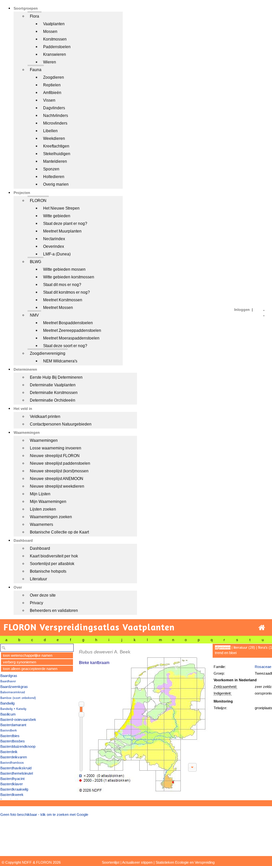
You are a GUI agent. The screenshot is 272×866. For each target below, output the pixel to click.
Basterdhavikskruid (16, 768)
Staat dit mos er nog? (62, 284)
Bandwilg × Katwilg (13, 709)
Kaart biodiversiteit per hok (54, 556)
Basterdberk (8, 730)
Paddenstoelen (57, 47)
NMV (34, 315)
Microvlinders (55, 123)
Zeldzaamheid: (225, 687)
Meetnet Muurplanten (62, 231)
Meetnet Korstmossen (62, 300)
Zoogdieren (53, 77)
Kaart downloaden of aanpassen (192, 767)
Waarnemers (41, 524)
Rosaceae (263, 667)
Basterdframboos (12, 762)
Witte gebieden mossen (64, 269)
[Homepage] (261, 628)
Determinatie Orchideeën (52, 400)
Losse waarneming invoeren (55, 448)
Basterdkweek (12, 795)
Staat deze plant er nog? (65, 223)
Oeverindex (53, 246)
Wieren (49, 62)
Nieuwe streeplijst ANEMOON (56, 478)
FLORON (38, 200)
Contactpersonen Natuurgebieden (61, 424)
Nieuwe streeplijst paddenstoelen (60, 463)
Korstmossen (55, 39)
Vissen (49, 100)
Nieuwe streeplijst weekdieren (57, 486)
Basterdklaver (11, 784)
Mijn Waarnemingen (48, 501)
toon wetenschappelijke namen (27, 655)
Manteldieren (55, 161)
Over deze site (43, 595)
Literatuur (38, 579)
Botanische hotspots (48, 571)
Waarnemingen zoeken (51, 517)
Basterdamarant (13, 725)
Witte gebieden (56, 216)
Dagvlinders (54, 108)
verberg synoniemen (19, 662)
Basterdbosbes (12, 741)
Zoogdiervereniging (47, 353)
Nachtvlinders (55, 115)
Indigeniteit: (223, 693)
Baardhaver (8, 681)
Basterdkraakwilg (14, 789)
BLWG (35, 261)
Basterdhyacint (12, 779)
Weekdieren (54, 138)
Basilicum (8, 714)
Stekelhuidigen (56, 153)
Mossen (50, 31)
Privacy (36, 603)
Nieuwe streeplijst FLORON (55, 455)
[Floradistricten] (141, 718)
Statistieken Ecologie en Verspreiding (185, 862)
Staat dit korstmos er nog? (66, 292)
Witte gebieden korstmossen (68, 277)
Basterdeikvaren (13, 757)
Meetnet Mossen (58, 307)
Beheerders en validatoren (54, 610)
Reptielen (52, 85)
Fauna (35, 69)
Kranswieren (54, 54)
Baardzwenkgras (14, 687)
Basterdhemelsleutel (16, 773)
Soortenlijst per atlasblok (52, 563)
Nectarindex (54, 239)
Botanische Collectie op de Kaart (59, 532)
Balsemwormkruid (12, 692)
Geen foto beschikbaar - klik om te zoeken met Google (44, 815)
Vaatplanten (54, 24)
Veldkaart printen (45, 416)
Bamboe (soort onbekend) (18, 698)
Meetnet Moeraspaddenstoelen (71, 338)
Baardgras (8, 676)
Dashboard (40, 548)
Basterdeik (9, 752)
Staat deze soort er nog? (65, 345)
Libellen (50, 131)
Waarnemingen (44, 440)
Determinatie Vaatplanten (53, 385)
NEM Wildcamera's (60, 361)
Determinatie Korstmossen (54, 392)
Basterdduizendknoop (17, 746)
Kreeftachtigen (56, 146)
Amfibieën (52, 92)
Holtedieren (53, 176)
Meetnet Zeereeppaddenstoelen (72, 330)
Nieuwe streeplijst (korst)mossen (59, 471)
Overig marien (56, 184)
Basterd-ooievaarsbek (18, 720)
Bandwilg (7, 703)
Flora (34, 16)
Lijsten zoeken (43, 509)
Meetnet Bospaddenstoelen (68, 323)
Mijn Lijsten (40, 494)
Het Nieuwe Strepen (61, 208)
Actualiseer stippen (137, 862)
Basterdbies (10, 736)
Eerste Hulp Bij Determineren (56, 377)
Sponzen (51, 169)
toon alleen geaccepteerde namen (30, 669)
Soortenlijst (110, 862)
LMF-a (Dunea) (57, 254)
